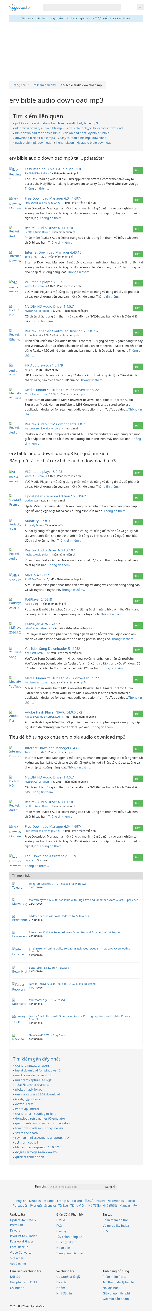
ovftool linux (24, 1104)
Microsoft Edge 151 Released (47, 1000)
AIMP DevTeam (34, 579)
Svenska (50, 1205)
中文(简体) (94, 1205)
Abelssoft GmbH (34, 653)
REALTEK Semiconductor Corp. (43, 428)
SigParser (17, 1258)
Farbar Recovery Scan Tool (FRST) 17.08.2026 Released (62, 984)
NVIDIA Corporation (37, 310)
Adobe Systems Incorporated (42, 716)
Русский (36, 1205)
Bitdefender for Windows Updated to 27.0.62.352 (59, 916)
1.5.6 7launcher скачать (32, 1085)
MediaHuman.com (36, 394)
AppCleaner (18, 1264)
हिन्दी (135, 1205)
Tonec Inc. (31, 256)
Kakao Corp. (32, 603)
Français (63, 1201)
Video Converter (21, 1252)
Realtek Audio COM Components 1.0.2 (55, 424)
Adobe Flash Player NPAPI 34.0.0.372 (53, 712)
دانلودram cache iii (27, 1142)
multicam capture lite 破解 (33, 1080)
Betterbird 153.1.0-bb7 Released (49, 967)
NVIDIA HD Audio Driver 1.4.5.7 (49, 306)
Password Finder (22, 1241)
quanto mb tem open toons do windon (42, 1123)
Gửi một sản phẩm (116, 1299)
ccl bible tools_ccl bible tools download (95, 128)
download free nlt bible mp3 (35, 138)
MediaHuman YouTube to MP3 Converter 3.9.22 (62, 389)
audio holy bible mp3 (83, 123)
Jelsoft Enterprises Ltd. (38, 628)
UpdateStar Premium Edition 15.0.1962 (55, 496)
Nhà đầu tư (64, 1293)
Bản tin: (41, 1186)
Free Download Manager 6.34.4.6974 (53, 198)
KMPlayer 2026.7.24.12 (42, 624)
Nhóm (60, 1288)
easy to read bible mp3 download (83, 138)
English (21, 1201)
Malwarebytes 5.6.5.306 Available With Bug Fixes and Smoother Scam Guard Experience (83, 900)
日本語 (89, 1201)
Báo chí (61, 1282)
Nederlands (116, 1201)
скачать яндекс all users (32, 1066)
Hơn (137, 170)
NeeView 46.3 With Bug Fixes (47, 1035)
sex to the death (26, 1133)
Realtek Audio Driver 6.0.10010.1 (50, 228)
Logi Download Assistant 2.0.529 (50, 856)
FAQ (59, 1226)
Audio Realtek (33, 335)
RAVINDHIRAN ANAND (38, 173)
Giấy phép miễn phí (116, 1293)
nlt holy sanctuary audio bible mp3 (39, 128)
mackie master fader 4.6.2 (33, 1075)
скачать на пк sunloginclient (35, 1114)
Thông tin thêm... (37, 188)
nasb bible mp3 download (33, 143)
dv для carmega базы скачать (36, 1152)
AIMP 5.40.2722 (37, 575)
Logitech (30, 860)
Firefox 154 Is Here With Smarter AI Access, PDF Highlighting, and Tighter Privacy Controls (79, 1017)
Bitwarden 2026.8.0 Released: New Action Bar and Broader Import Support (75, 932)
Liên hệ (61, 1231)
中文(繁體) (110, 1205)
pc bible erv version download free (39, 123)
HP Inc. (29, 369)
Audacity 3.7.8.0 (37, 521)
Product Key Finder (23, 1236)
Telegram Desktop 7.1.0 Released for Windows (57, 883)
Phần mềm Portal (115, 1277)
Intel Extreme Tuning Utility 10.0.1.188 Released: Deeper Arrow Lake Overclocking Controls (79, 950)
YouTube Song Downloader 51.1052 (52, 648)
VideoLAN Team (34, 286)
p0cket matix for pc (28, 1089)
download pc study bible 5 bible (87, 133)
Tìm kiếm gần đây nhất (36, 1059)
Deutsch (35, 1201)
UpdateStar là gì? (68, 1277)
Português (20, 1205)
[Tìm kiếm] (117, 7)
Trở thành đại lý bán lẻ (118, 1282)
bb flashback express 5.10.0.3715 (38, 1147)
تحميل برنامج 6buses (28, 1099)
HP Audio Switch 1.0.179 (44, 365)
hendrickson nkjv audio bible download (84, 143)
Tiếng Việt (77, 1205)
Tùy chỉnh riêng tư (69, 1237)
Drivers (15, 1230)
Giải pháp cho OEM (23, 1282)
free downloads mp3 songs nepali (39, 1128)
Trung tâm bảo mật (69, 1253)
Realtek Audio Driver (37, 232)
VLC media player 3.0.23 (43, 282)
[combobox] (78, 7)
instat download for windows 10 (37, 1070)
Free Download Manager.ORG (42, 202)
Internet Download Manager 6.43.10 (53, 252)
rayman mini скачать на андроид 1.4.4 (42, 1138)
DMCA (60, 1220)
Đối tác (15, 1277)
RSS (105, 1231)
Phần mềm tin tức (115, 1220)
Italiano (76, 1201)
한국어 (100, 1201)
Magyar (125, 1205)
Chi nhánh (17, 1288)
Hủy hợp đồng (66, 1242)
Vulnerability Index (116, 1226)
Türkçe (63, 1205)
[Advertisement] (76, 52)
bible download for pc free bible (37, 133)
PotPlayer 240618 (38, 599)
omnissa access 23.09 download (37, 1094)
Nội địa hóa (111, 1288)
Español (48, 1201)
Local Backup (19, 1247)
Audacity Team (34, 525)
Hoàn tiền (63, 1248)
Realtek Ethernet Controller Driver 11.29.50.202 (61, 331)
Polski (130, 1201)
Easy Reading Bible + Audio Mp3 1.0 (53, 169)
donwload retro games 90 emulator (40, 1118)
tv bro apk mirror (27, 1109)
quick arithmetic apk (29, 1157)
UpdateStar (31, 500)
